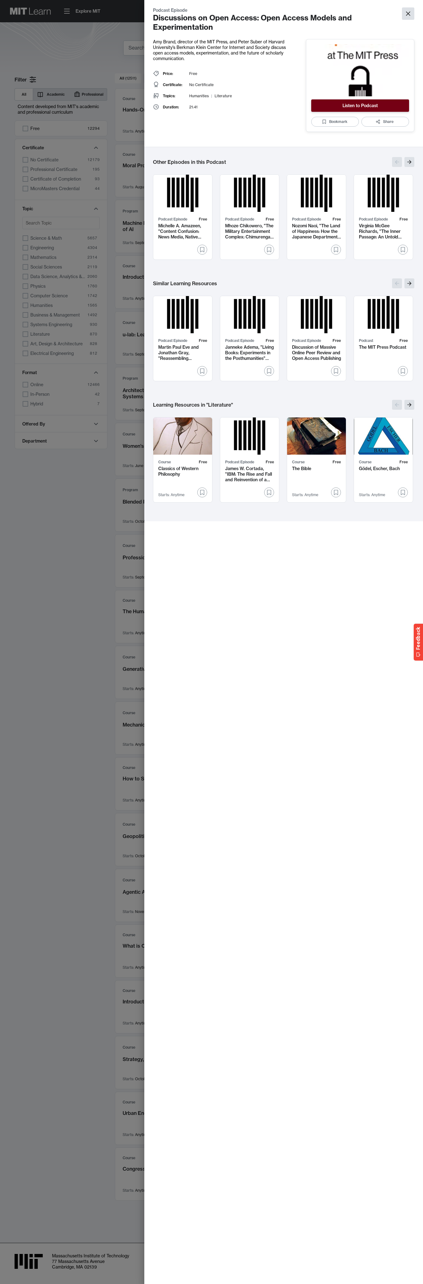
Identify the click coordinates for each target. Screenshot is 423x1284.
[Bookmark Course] (202, 492)
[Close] (408, 13)
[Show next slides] (409, 162)
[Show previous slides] (397, 162)
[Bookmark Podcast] (403, 371)
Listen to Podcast (360, 105)
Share (388, 121)
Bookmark (338, 121)
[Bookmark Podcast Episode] (202, 250)
